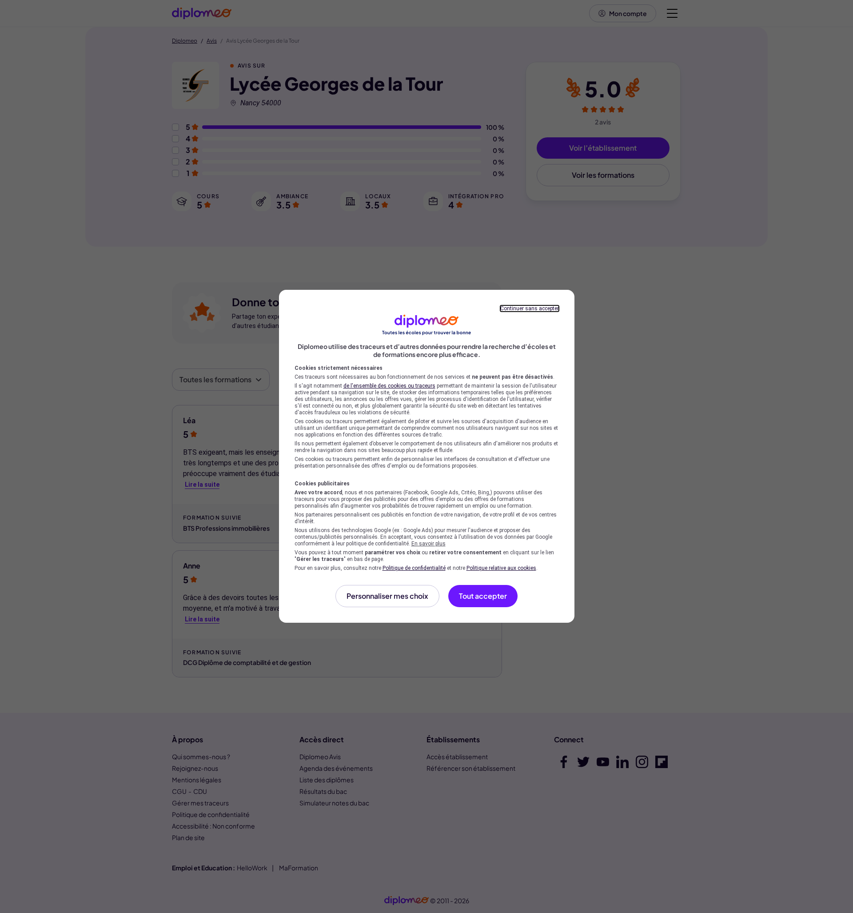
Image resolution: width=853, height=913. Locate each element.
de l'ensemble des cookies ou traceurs (389, 386)
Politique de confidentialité (414, 568)
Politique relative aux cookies (501, 568)
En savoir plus (428, 544)
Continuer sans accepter (529, 308)
